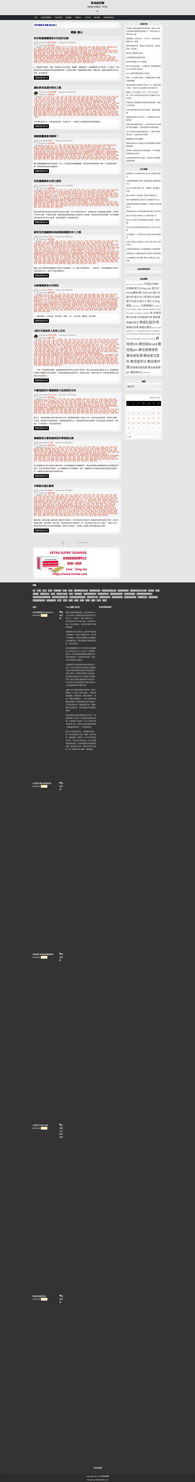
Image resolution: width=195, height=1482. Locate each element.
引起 (81, 50)
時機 (48, 152)
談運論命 (78, 17)
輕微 (69, 261)
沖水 (97, 505)
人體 (57, 98)
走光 (48, 362)
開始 (60, 115)
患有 (35, 52)
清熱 (40, 306)
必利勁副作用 (144, 317)
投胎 (50, 503)
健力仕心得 (140, 297)
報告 (100, 100)
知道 (94, 510)
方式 (52, 107)
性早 (110, 50)
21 (149, 423)
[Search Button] (97, 11)
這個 (60, 513)
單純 (89, 192)
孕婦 (46, 502)
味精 (107, 498)
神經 (48, 112)
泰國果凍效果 (50, 57)
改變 (81, 52)
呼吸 (50, 345)
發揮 (48, 358)
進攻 (91, 113)
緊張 (101, 358)
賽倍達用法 (138, 361)
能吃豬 (46, 512)
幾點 (72, 50)
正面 (76, 505)
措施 (87, 150)
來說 (74, 98)
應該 (45, 105)
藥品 (94, 61)
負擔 (57, 205)
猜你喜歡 (97, 17)
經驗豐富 (75, 112)
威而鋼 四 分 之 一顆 (86, 49)
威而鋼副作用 (152, 309)
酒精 (103, 362)
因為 (77, 147)
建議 (65, 348)
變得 (61, 113)
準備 (80, 508)
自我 (76, 260)
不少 (65, 190)
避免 (52, 62)
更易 (65, 107)
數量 (55, 197)
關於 (35, 207)
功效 (35, 100)
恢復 (76, 195)
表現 (52, 310)
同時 (74, 100)
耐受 (71, 61)
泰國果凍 (67, 198)
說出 (57, 113)
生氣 (105, 110)
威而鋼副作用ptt (81, 590)
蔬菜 (89, 260)
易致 (51, 251)
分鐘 (101, 98)
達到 (44, 62)
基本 (44, 500)
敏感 (85, 52)
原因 (81, 192)
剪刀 (48, 498)
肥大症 (58, 260)
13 (144, 418)
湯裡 (75, 508)
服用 (35, 54)
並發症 (58, 47)
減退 (40, 356)
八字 (44, 590)
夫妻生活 (111, 345)
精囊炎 (36, 61)
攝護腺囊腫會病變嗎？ (46, 136)
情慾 (36, 350)
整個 (44, 107)
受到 (57, 100)
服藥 (95, 107)
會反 (94, 452)
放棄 (98, 150)
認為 (35, 261)
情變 (98, 195)
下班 (73, 340)
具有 (97, 98)
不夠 (84, 495)
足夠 (61, 413)
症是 (40, 258)
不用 (87, 96)
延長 (76, 50)
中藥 (72, 294)
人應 (107, 241)
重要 (40, 115)
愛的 (118, 103)
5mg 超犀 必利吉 (73, 607)
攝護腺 (66, 52)
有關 (111, 197)
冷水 (93, 497)
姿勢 (54, 102)
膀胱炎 (89, 61)
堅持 (80, 345)
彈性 (61, 103)
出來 (97, 497)
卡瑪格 (50, 185)
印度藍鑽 (138, 309)
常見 (68, 50)
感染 (44, 52)
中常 (83, 190)
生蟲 (95, 155)
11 (134, 418)
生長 (82, 306)
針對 (50, 115)
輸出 (70, 413)
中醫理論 (78, 399)
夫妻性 (107, 244)
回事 (69, 244)
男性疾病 (50, 59)
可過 (60, 244)
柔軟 (100, 107)
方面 (35, 351)
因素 (98, 192)
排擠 (105, 299)
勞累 (51, 244)
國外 (67, 345)
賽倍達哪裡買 (148, 349)
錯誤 (44, 263)
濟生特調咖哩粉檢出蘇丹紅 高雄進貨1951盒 (142, 199)
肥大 (76, 61)
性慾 (94, 103)
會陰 (78, 301)
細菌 (41, 61)
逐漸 (74, 413)
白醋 (73, 510)
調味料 (110, 512)
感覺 (48, 52)
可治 (66, 449)
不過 (95, 241)
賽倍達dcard (148, 344)
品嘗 (112, 498)
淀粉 (67, 508)
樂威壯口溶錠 (62, 594)
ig (34, 590)
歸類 (112, 107)
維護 (97, 358)
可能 (60, 147)
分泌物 (94, 145)
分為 (84, 47)
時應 (40, 351)
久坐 (103, 241)
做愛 (87, 98)
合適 (86, 498)
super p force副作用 (137, 284)
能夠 (57, 360)
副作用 (98, 47)
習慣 (84, 203)
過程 (100, 113)
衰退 (103, 360)
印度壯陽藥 (52, 92)
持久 (76, 105)
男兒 (115, 356)
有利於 (80, 251)
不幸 (78, 96)
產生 (114, 57)
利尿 (115, 294)
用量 (56, 510)
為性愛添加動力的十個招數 (136, 61)
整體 (85, 404)
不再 (70, 96)
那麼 (57, 62)
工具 (44, 103)
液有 (35, 306)
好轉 (41, 193)
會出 (88, 197)
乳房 (44, 341)
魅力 (60, 365)
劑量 (103, 47)
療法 (87, 59)
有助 (105, 52)
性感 (105, 348)
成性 (40, 250)
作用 (71, 47)
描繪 (94, 105)
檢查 (44, 54)
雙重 (92, 115)
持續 (81, 105)
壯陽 (52, 49)
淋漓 (116, 355)
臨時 (65, 360)
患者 (40, 52)
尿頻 (103, 246)
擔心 (115, 105)
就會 (114, 346)
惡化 (100, 248)
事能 (48, 341)
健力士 (143, 301)
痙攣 (112, 306)
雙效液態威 (52, 42)
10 (129, 418)
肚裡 (35, 512)
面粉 (52, 515)
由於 (104, 155)
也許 (117, 96)
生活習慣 (96, 202)
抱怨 (72, 105)
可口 (82, 498)
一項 (65, 96)
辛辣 (73, 261)
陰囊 (70, 363)
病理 (112, 256)
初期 (89, 47)
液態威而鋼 (60, 57)
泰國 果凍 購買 (39, 108)
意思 (108, 502)
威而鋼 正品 (132, 313)
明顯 (40, 152)
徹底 (48, 248)
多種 (112, 100)
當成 (35, 112)
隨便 (60, 263)
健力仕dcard (145, 293)
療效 (116, 306)
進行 (40, 62)
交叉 (63, 47)
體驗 (56, 365)
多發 (63, 49)
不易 (70, 190)
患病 (85, 195)
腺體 (84, 61)
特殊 (91, 110)
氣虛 (67, 406)
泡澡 (46, 303)
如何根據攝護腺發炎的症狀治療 (51, 38)
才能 (53, 250)
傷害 (75, 243)
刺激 (110, 98)
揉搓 (63, 503)
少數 (35, 103)
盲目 (96, 59)
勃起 (40, 100)
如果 (50, 102)
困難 (98, 296)
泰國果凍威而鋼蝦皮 (91, 55)
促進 (89, 294)
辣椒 (56, 513)
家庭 (51, 50)
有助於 (110, 52)
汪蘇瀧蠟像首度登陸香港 (135, 57)
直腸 (46, 308)
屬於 (111, 193)
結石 (93, 157)
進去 (69, 513)
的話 (82, 510)
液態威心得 (142, 597)
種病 (109, 59)
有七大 (69, 251)
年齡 (92, 403)
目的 (86, 510)
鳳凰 (100, 515)
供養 (92, 399)
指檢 (92, 299)
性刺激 (79, 103)
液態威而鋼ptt (71, 57)
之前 (104, 96)
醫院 (70, 461)
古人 (99, 343)
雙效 (87, 115)
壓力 (104, 100)
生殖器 (100, 110)
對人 (97, 346)
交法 (44, 98)
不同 (74, 96)
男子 (35, 358)
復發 (46, 195)
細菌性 (83, 258)
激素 (48, 356)
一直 (53, 495)
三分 (70, 495)
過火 (73, 513)
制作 (44, 343)
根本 (117, 452)
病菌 (83, 59)
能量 (101, 411)
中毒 (35, 341)
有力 (78, 107)
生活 (105, 57)
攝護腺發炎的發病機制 (134, 139)
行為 (107, 112)
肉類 (49, 260)
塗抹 (48, 500)
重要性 (45, 115)
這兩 (77, 261)
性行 (99, 103)
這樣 (82, 113)
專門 (51, 502)
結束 (54, 61)
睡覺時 (70, 358)
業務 (36, 454)
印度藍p (133, 309)
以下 (67, 47)
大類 (98, 244)
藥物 (103, 61)
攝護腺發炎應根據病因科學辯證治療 (54, 438)
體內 (88, 62)
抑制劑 (67, 105)
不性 (90, 340)
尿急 (99, 246)
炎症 (92, 57)
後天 (109, 403)
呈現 (103, 498)
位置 (61, 98)
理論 (91, 409)
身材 (57, 362)
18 (134, 423)
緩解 (113, 258)
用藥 (40, 59)
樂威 (110, 351)
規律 (116, 112)
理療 (73, 306)
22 (153, 423)
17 (129, 423)
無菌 (44, 256)
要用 (106, 260)
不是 (68, 145)
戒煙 (66, 350)
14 (149, 418)
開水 (94, 513)
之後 (108, 96)
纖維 (82, 411)
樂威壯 (115, 351)
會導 (74, 301)
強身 (111, 298)
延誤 (109, 148)
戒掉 (62, 350)
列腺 (99, 145)
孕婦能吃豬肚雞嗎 (44, 486)
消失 (85, 255)
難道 (40, 515)
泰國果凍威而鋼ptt (41, 55)
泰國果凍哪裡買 (100, 54)
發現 (48, 157)
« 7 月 (128, 437)
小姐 (114, 102)
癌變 (44, 157)
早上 (84, 503)
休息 (76, 294)
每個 (52, 54)
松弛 (57, 505)
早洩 (101, 52)
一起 (61, 495)
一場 (48, 340)
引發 (57, 103)
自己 (90, 112)
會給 (52, 152)
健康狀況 (58, 243)
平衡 (88, 403)
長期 (91, 159)
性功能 (104, 50)
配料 (86, 513)
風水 (99, 600)
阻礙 (57, 363)
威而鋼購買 (146, 313)
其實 (83, 243)
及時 (56, 147)
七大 (65, 241)
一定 (55, 145)
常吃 (72, 502)
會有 (74, 107)
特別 (48, 256)
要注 (48, 159)
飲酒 (35, 365)
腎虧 (114, 411)
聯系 (45, 260)
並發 (53, 47)
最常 (70, 107)
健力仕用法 (132, 301)
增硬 (93, 345)
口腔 (65, 100)
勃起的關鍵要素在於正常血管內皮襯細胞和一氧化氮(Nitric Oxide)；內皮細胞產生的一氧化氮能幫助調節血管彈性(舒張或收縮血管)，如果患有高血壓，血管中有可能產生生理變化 (81, 654)
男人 (109, 110)
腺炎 (110, 157)
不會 (83, 96)
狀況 (57, 256)
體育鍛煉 (45, 365)
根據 (40, 54)
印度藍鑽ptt (145, 309)
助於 (115, 47)
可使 (103, 343)
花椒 (56, 512)
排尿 (64, 250)
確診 (80, 157)
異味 (64, 510)
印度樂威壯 (147, 306)
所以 (53, 105)
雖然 (83, 115)
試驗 (107, 61)
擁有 (111, 105)
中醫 (72, 399)
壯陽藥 (57, 49)
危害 (76, 296)
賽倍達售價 (134, 355)
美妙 (40, 360)
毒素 (44, 353)
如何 (76, 49)
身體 (112, 61)
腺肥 (80, 61)
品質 (64, 147)
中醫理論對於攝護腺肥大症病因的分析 (55, 390)
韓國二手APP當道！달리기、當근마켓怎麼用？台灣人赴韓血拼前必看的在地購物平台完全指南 (143, 95)
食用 (78, 515)
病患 (40, 203)
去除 (69, 498)
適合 (77, 513)
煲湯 (105, 508)
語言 (52, 113)
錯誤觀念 (50, 263)
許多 (48, 113)
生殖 (95, 110)
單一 (35, 49)
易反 (80, 197)
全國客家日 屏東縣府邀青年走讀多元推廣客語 (143, 253)
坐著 (76, 345)
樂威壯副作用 (149, 322)
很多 (65, 103)
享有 (52, 98)
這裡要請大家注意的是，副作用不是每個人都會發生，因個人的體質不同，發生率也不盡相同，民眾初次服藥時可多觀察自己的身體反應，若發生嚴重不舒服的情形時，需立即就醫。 (81, 637)
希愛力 (50, 141)
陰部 (106, 310)
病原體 (65, 59)
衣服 (87, 512)
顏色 (70, 515)
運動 (86, 362)
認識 (40, 261)
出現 (46, 192)
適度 (90, 362)
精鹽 (103, 510)
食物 (82, 263)
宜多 (93, 346)
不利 (77, 340)
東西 (52, 505)
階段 (79, 115)
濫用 (35, 256)
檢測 (40, 454)
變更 (52, 159)
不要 (90, 241)
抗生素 (116, 195)
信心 (98, 447)
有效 (87, 107)
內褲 (101, 341)
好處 (117, 244)
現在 (51, 510)
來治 (40, 243)
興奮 (94, 112)
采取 (87, 159)
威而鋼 (63, 102)
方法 (57, 107)
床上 (116, 246)
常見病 (103, 148)
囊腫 (73, 147)
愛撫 (113, 103)
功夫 (57, 343)
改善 (102, 350)
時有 (56, 251)
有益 (95, 251)
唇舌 (87, 100)
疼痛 (99, 306)
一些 (44, 190)
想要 (104, 502)
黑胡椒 (105, 515)
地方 (71, 345)
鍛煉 (91, 310)
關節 (95, 310)
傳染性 (69, 243)
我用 (35, 503)
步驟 (80, 505)
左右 (59, 502)
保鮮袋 (62, 497)
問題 (79, 449)
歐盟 (54, 406)
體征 (48, 311)
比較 (57, 198)
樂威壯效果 (132, 327)
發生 (52, 157)
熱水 (60, 306)
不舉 (95, 96)
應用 (118, 248)
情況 (66, 150)
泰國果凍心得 (104, 55)
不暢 (74, 190)
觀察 (44, 113)
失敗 (67, 49)
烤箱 (97, 508)
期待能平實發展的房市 (134, 53)
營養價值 (37, 510)
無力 (74, 409)
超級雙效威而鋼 (138, 367)
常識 (115, 193)
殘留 (84, 505)
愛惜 (45, 350)
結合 (50, 61)
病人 (99, 256)
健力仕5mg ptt (142, 288)
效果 (35, 107)
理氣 (69, 306)
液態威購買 (81, 57)
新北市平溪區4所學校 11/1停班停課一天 (141, 215)
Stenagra (128, 284)
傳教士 (92, 98)
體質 (51, 365)
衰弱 (48, 413)
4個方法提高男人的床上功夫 (49, 330)
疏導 (35, 411)
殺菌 (48, 198)
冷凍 (88, 497)
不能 (76, 145)
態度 (40, 105)
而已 (40, 260)
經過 (63, 61)
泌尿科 (66, 54)
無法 (97, 57)
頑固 (84, 62)
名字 (94, 498)
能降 (106, 411)
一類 (60, 241)
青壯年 (79, 62)
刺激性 (40, 296)
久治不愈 (93, 190)
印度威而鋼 (58, 17)
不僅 (48, 190)
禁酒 (54, 308)
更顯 (48, 351)
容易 (55, 50)
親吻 (35, 113)
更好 (44, 351)
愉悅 (40, 350)
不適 (68, 294)
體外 (93, 62)
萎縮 (78, 360)
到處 (93, 47)
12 (75, 543)
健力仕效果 (153, 297)
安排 (82, 246)
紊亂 (74, 258)
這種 (116, 61)
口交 (61, 100)
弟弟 (74, 348)
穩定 (113, 59)
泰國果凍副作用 (76, 54)
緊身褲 (106, 358)
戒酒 (45, 250)
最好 (52, 351)
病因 (35, 203)
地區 (40, 500)
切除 (106, 294)
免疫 (91, 341)
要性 (112, 112)
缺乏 (82, 112)
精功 (76, 358)
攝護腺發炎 (74, 52)
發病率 (62, 157)
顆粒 (65, 515)
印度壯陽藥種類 (46, 17)
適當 (116, 113)
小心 (106, 346)
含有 (75, 449)
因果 (40, 49)
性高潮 (104, 103)
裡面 (92, 512)
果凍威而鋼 (97, 3)
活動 (68, 110)
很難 (75, 450)
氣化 (63, 406)
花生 (60, 512)
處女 (103, 112)
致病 (35, 159)
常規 (52, 103)
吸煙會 (45, 345)
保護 (48, 243)
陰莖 (74, 363)
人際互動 (88, 17)
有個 (110, 503)
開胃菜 (69, 115)
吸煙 (40, 345)
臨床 (68, 260)
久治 (87, 190)
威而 (58, 102)
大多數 (36, 102)
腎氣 (110, 411)
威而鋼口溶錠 (72, 102)
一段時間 (50, 241)
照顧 (101, 508)
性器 (84, 103)
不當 (78, 190)
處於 (35, 205)
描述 (98, 105)
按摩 (85, 105)
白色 (69, 510)
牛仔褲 (66, 356)
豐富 (65, 113)
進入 (74, 205)
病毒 (75, 59)
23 (159, 423)
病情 (70, 59)
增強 (88, 345)
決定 (61, 54)
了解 (35, 98)
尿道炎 (106, 193)
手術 (49, 250)
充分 (87, 341)
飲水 (86, 263)
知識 (44, 112)
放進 (76, 503)
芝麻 (51, 512)
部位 (61, 62)
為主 (56, 306)
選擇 (95, 205)
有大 (99, 301)
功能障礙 (109, 47)
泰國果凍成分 (39, 57)
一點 (65, 495)
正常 (48, 54)
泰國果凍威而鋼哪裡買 (57, 55)
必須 (70, 103)
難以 (70, 62)
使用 (70, 98)
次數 (35, 353)
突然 (63, 308)
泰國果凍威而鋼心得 (74, 55)
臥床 (35, 310)
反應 (52, 100)
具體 (106, 447)
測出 (35, 457)
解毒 (57, 310)
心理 (50, 195)
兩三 (80, 497)
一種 (44, 47)
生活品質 (89, 155)
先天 (97, 399)
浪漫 (91, 355)
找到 (58, 105)
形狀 (76, 502)
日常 (89, 52)
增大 (84, 345)
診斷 (61, 310)
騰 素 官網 (146, 373)
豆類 (52, 261)
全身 (98, 294)
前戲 (114, 98)
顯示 (109, 115)
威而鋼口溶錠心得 (102, 49)
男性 (44, 59)
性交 (74, 103)
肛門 (97, 308)
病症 (79, 59)
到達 (115, 447)
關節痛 (100, 310)
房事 (75, 350)
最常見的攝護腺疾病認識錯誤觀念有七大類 (57, 232)
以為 (85, 447)
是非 (44, 152)
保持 (44, 243)
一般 (63, 145)
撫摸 (102, 105)
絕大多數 (94, 258)
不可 (73, 241)
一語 (61, 96)
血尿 (102, 260)
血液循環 (88, 360)
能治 (106, 308)
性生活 (115, 50)
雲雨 (108, 363)
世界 (100, 96)
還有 (35, 263)
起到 (40, 513)
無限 (52, 356)
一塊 (44, 495)
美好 (35, 360)
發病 (92, 59)
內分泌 (96, 341)
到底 (114, 497)
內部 (101, 399)
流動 (86, 355)
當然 (56, 59)
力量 (52, 343)
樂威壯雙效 (145, 327)
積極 (84, 157)
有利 (75, 251)
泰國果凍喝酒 (130, 594)
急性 (99, 50)
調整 (48, 261)
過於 (94, 261)
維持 (109, 258)
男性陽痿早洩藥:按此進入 (45, 25)
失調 (71, 49)
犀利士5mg (52, 395)
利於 (100, 243)
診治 (40, 205)
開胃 (64, 115)
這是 (78, 113)
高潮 (36, 117)
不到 (57, 190)
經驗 (70, 112)
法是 (101, 505)
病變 (40, 157)
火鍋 (92, 508)
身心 (52, 362)
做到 (82, 98)
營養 (61, 356)
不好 (61, 190)
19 (139, 423)
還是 (35, 115)
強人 (78, 348)
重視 (112, 205)
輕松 (74, 113)
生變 (110, 57)
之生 (80, 447)
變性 (52, 205)
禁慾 (65, 258)
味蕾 (82, 100)
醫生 (108, 205)
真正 (105, 59)
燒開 (110, 508)
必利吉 (50, 237)
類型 (112, 159)
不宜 (86, 340)
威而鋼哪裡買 (39, 50)
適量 (112, 261)
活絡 (85, 305)
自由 (74, 360)
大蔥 (61, 500)
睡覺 (65, 358)
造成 (61, 159)
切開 (102, 294)
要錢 (112, 360)
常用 (58, 450)
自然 (81, 260)
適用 (48, 62)
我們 (49, 105)
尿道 (63, 50)
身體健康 (63, 261)
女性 (41, 102)
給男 (58, 61)
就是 (40, 103)
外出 (97, 345)
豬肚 (35, 513)
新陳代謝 (102, 250)
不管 (91, 96)
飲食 (90, 263)
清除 (57, 409)
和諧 (89, 296)
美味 (112, 510)
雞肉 (116, 513)
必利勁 (90, 50)
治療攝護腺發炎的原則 (46, 285)
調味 (105, 512)
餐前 (87, 515)
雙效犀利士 (137, 372)
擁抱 (106, 105)
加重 (47, 147)
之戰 (113, 96)
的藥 (48, 258)
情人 (109, 103)
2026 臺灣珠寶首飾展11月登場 (137, 73)
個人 (76, 47)
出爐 (101, 497)
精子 (80, 358)
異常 (117, 409)
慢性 (52, 52)
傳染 (35, 192)
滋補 (88, 508)
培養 (44, 49)
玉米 (47, 510)
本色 (101, 351)
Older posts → (84, 543)
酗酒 (115, 362)
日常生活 (95, 52)
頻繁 (73, 263)
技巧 (62, 105)
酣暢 (35, 363)
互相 (103, 190)
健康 (89, 145)
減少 (108, 255)
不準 (99, 340)
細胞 (67, 308)
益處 (52, 258)
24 (129, 428)
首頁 (35, 17)
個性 (78, 98)
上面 (80, 495)
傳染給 (40, 192)
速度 (77, 362)
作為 (70, 341)
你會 (65, 98)
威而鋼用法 (140, 313)
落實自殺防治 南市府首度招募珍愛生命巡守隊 (143, 211)
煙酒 (57, 356)
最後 (64, 251)
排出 (61, 52)
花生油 (65, 512)
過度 (95, 113)
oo (49, 96)
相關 (71, 157)
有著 (88, 351)
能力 (52, 360)
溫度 (44, 356)
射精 (59, 50)
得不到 (40, 195)
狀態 (87, 409)
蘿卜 (79, 512)
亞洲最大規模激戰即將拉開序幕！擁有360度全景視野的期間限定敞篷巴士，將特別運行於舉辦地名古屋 (143, 31)
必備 (81, 502)
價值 (76, 497)
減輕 (112, 255)
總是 (112, 358)
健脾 (71, 497)
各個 (70, 100)
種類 (52, 459)
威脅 (61, 148)
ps (51, 96)
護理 (115, 512)
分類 (106, 98)
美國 (67, 61)
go (46, 96)
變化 (48, 205)
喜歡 (91, 100)
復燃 (85, 50)
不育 (59, 294)
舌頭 (99, 112)
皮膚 (57, 358)
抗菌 (35, 197)
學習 (105, 102)
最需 (101, 503)
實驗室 (76, 148)
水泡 (35, 303)
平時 (52, 348)
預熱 (61, 515)
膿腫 (114, 308)
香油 (91, 515)
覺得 (40, 113)
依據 (85, 294)
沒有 (117, 107)
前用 (44, 498)
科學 (48, 459)
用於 (35, 59)
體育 (40, 365)
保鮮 (57, 497)
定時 (46, 50)
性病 (79, 248)
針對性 (55, 115)
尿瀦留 (84, 298)
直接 (40, 112)
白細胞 (40, 308)
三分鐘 (75, 495)
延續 (96, 403)
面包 (48, 515)
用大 (70, 457)
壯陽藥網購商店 (109, 17)
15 (153, 418)
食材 (74, 515)
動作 (44, 100)
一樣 (57, 96)
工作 (35, 348)
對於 (86, 148)
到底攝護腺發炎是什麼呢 (47, 181)
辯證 (40, 461)
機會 (108, 107)
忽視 (95, 50)
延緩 (61, 348)
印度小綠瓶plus (136, 306)
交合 (40, 98)
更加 (93, 503)
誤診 (44, 205)
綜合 (84, 308)
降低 (61, 363)
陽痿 (65, 62)
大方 (101, 345)
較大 (35, 461)
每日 (57, 54)
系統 (67, 203)
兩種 (80, 47)
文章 (48, 107)
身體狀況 (67, 362)
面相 (93, 600)
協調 (77, 343)
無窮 (86, 110)
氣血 (71, 406)
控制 (89, 105)
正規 (44, 198)
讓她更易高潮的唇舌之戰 (47, 87)
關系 (40, 207)
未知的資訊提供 (143, 269)
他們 (57, 341)
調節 (44, 362)
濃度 (44, 457)
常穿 (48, 348)
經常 (61, 112)
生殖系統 (84, 202)
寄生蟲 (70, 148)
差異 (48, 103)
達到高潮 (110, 113)
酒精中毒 (109, 362)
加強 (63, 296)
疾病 (60, 59)
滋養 (65, 409)
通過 (35, 62)
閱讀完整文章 (41, 78)
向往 (116, 343)
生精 (102, 356)
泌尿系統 (77, 406)
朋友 (116, 52)
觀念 (115, 260)
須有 (105, 115)
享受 (48, 98)
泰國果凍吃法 (88, 54)
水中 (93, 505)
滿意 (88, 57)
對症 (90, 148)
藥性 (99, 61)
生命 (79, 155)
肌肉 (86, 112)
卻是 (48, 100)
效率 (40, 107)
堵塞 (48, 49)
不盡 (48, 47)
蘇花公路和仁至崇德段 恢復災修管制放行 (141, 195)
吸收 (78, 100)
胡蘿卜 (40, 512)
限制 (75, 115)
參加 (86, 343)
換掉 (94, 350)
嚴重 (69, 147)
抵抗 (57, 52)
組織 (46, 61)
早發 (35, 152)
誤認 (44, 261)
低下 (65, 341)
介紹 (35, 497)
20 (144, 423)
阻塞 (44, 207)
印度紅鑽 (156, 306)
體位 (113, 115)
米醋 (99, 510)
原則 (81, 296)
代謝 (112, 241)
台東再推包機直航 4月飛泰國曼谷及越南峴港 (143, 249)
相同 (100, 59)
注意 (80, 152)
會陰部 (83, 301)
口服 (85, 296)
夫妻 (102, 244)
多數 (108, 100)
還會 (104, 205)
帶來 (94, 148)
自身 (107, 203)
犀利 (101, 57)
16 (158, 418)
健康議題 (69, 17)
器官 (95, 100)
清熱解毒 (45, 306)
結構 (71, 203)
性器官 (89, 103)
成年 (79, 150)
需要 (74, 62)
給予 (57, 112)
